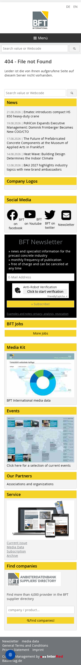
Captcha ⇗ (57, 296)
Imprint (38, 650)
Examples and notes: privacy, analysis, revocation (37, 314)
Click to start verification (45, 291)
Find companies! (42, 620)
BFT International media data (29, 400)
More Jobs (40, 333)
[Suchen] (74, 48)
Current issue (17, 543)
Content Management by (21, 656)
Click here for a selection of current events (39, 465)
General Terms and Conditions (25, 645)
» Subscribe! (40, 304)
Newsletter (10, 641)
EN (75, 6)
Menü (43, 38)
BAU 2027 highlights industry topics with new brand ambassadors (37, 167)
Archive (12, 555)
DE (68, 6)
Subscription (16, 551)
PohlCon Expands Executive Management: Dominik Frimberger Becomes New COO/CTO (40, 127)
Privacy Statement (15, 650)
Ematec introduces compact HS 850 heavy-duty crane (38, 114)
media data (30, 641)
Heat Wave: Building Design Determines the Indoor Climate (36, 156)
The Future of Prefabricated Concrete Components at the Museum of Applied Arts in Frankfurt (37, 142)
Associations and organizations (30, 484)
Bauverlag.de (12, 661)
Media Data (15, 547)
